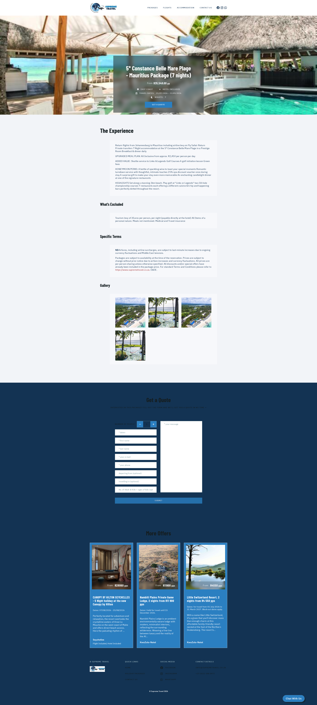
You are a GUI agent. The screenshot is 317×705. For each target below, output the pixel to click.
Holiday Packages (135, 673)
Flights (167, 8)
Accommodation (185, 8)
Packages (152, 8)
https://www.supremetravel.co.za (132, 269)
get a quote (158, 104)
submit (158, 500)
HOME (128, 668)
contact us (131, 679)
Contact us (206, 8)
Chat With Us (294, 698)
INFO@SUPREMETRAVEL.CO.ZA (211, 668)
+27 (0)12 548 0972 (205, 673)
